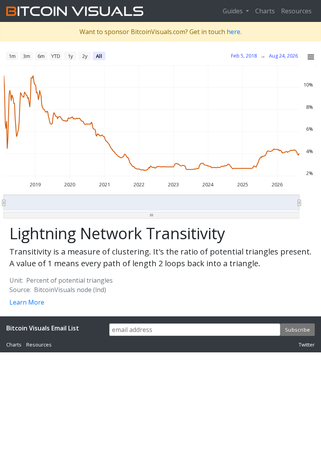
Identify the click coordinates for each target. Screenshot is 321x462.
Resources (296, 11)
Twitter (307, 344)
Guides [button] (233, 11)
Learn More (26, 302)
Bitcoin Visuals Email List (42, 328)
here (233, 31)
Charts (265, 11)
